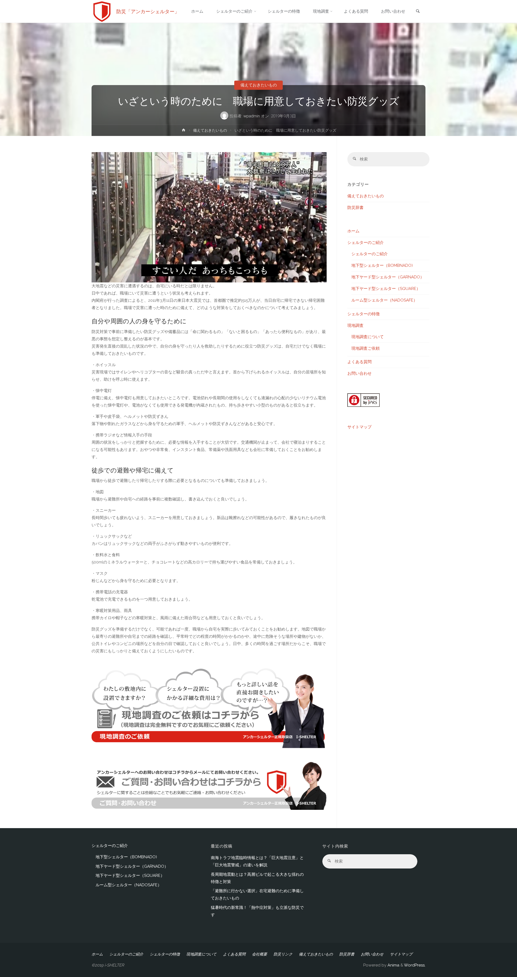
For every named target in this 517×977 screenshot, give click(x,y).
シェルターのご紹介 (365, 242)
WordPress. (414, 965)
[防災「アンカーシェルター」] (102, 11)
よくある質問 (359, 361)
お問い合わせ (359, 373)
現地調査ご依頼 (365, 348)
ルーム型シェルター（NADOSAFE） (384, 300)
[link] (417, 11)
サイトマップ (359, 427)
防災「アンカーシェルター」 (147, 11)
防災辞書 (355, 207)
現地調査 (355, 325)
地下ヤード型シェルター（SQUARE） (385, 288)
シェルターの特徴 (363, 313)
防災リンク (283, 954)
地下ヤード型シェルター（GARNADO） (387, 277)
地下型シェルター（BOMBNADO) (382, 265)
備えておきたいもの (258, 85)
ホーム (353, 231)
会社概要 (259, 954)
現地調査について (367, 336)
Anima (392, 965)
